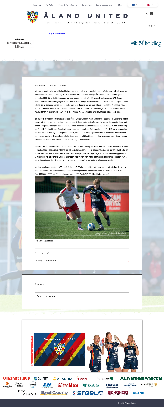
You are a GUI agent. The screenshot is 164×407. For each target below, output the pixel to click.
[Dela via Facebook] (36, 253)
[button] (150, 13)
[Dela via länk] (48, 253)
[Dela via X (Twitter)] (42, 253)
